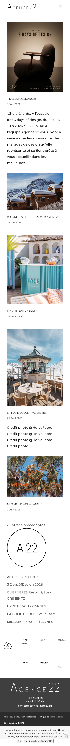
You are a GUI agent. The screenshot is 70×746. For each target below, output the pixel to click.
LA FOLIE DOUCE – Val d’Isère (27, 412)
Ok (19, 741)
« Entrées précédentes (26, 525)
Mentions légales (28, 717)
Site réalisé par (14, 723)
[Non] (66, 736)
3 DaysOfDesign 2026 (21, 98)
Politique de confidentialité (50, 717)
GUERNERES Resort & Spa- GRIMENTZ (32, 217)
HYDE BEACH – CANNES (22, 311)
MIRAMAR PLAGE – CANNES (24, 504)
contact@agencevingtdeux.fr (35, 705)
